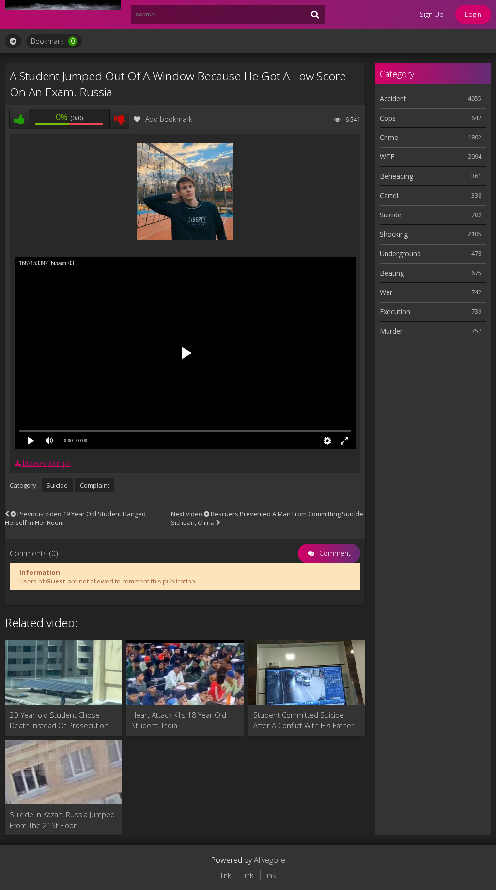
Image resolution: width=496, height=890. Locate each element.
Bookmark (53, 41)
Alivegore (269, 860)
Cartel (389, 195)
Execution (395, 311)
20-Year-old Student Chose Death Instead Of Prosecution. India (60, 720)
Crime (389, 137)
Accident (393, 98)
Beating (392, 272)
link (226, 875)
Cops (388, 118)
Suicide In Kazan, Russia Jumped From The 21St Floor (62, 820)
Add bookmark (168, 118)
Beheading (396, 176)
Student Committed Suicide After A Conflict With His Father (303, 720)
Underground (400, 253)
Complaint (94, 485)
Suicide (57, 485)
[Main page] (63, 14)
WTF (387, 156)
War (386, 292)
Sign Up (432, 14)
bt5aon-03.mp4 (46, 463)
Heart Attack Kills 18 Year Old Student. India (178, 720)
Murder (391, 331)
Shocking (394, 234)
